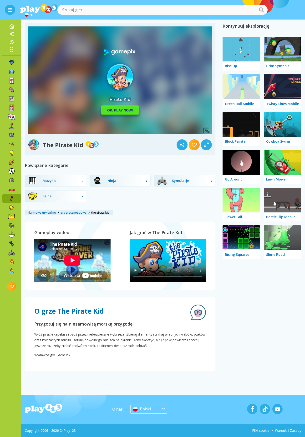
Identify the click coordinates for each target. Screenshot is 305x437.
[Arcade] (11, 126)
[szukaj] (261, 10)
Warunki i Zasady (288, 430)
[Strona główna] (11, 26)
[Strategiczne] (11, 216)
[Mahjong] (11, 80)
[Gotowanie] (11, 234)
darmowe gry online (42, 213)
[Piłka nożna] (11, 171)
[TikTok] (265, 409)
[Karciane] (11, 107)
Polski (145, 409)
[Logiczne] (11, 153)
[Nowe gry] (11, 34)
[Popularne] (11, 41)
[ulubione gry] (12, 286)
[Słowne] (11, 98)
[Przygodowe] (11, 207)
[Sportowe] (11, 162)
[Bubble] (11, 89)
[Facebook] (252, 409)
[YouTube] (277, 409)
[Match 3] (11, 62)
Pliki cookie (260, 430)
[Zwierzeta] (11, 243)
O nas (117, 409)
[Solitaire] (11, 116)
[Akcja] (11, 144)
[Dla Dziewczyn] (11, 261)
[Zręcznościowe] (11, 198)
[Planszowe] (11, 135)
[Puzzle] (11, 71)
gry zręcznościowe (73, 213)
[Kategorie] (11, 49)
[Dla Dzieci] (11, 270)
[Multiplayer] (11, 252)
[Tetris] (11, 225)
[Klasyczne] (11, 180)
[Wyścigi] (11, 189)
